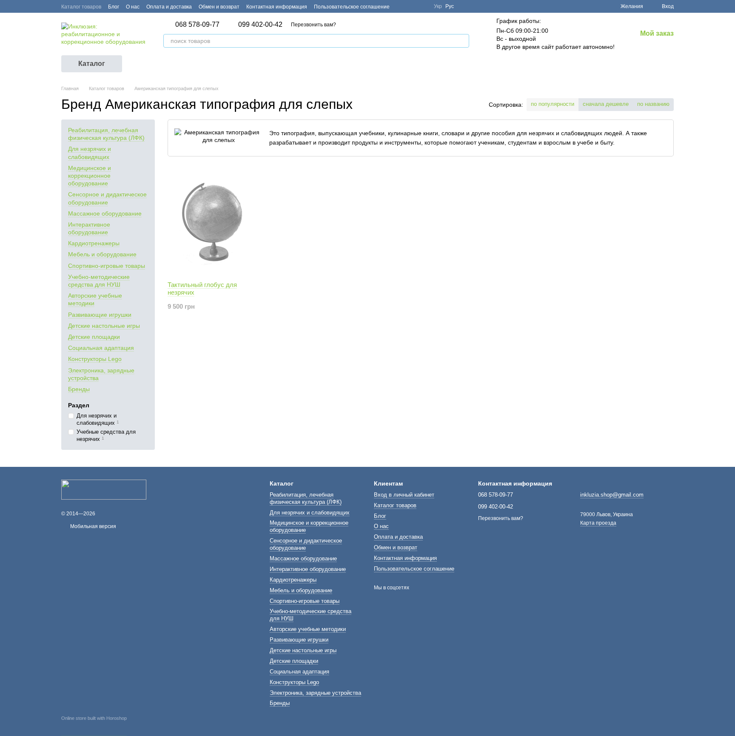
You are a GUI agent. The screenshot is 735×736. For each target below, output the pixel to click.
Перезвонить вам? (313, 25)
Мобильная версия (92, 526)
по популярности (552, 104)
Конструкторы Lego (95, 358)
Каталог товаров (81, 7)
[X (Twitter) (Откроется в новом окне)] (411, 6)
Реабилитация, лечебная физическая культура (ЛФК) (106, 134)
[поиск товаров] (462, 41)
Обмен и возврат (219, 7)
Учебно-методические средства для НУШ (99, 280)
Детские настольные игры (104, 325)
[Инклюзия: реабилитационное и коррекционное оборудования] (103, 489)
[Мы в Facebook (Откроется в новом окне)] (401, 6)
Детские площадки (94, 336)
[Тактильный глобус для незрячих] (213, 221)
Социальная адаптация (101, 347)
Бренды (79, 389)
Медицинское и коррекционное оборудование (89, 176)
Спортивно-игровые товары (106, 265)
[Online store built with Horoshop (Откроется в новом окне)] (94, 726)
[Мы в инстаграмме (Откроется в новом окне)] (422, 6)
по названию (653, 104)
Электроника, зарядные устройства (315, 693)
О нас (133, 7)
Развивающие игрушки (99, 314)
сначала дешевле (606, 104)
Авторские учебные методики (308, 629)
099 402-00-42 (260, 24)
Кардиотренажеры (94, 243)
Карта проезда (598, 523)
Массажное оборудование (105, 213)
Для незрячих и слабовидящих (310, 512)
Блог (113, 7)
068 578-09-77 (197, 24)
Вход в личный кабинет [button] (404, 495)
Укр (438, 6)
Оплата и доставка (169, 7)
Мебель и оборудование (102, 254)
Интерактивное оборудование (89, 228)
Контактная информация (276, 7)
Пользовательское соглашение (352, 7)
